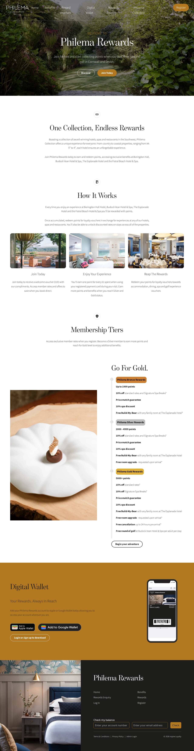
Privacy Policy (118, 736)
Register (181, 7)
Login (164, 7)
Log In (97, 703)
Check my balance (104, 720)
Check (175, 725)
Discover (86, 73)
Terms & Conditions (101, 736)
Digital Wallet (90, 10)
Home (34, 7)
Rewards (141, 697)
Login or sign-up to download (30, 638)
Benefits (50, 7)
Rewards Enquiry (113, 10)
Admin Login (132, 736)
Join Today (107, 73)
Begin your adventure (127, 544)
